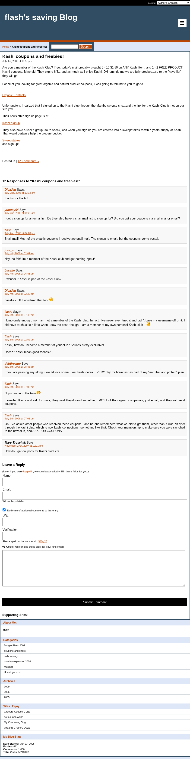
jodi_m (10, 250)
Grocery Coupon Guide (17, 711)
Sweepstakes (11, 140)
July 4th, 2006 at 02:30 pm (19, 293)
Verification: (10, 529)
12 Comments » (28, 161)
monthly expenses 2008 (17, 661)
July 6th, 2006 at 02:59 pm (19, 339)
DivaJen (10, 189)
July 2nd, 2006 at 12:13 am (20, 192)
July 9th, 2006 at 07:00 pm (19, 387)
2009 (7, 686)
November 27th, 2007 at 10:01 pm (24, 445)
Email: (7, 489)
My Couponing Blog (15, 722)
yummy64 (12, 210)
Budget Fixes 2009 (14, 645)
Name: (7, 475)
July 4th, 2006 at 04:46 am (19, 273)
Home (5, 46)
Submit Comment (95, 602)
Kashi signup (11, 123)
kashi (8, 312)
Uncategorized (12, 672)
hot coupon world (13, 717)
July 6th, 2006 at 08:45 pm (19, 366)
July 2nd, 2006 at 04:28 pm (20, 233)
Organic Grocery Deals (17, 727)
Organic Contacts (14, 95)
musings (8, 666)
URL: (6, 515)
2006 (7, 691)
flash (8, 230)
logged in (28, 471)
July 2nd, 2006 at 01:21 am (20, 213)
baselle (10, 270)
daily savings (11, 656)
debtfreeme (13, 363)
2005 (7, 697)
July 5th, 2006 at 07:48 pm (19, 315)
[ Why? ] (42, 541)
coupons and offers (15, 650)
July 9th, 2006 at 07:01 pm (19, 418)
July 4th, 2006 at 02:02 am (19, 253)
